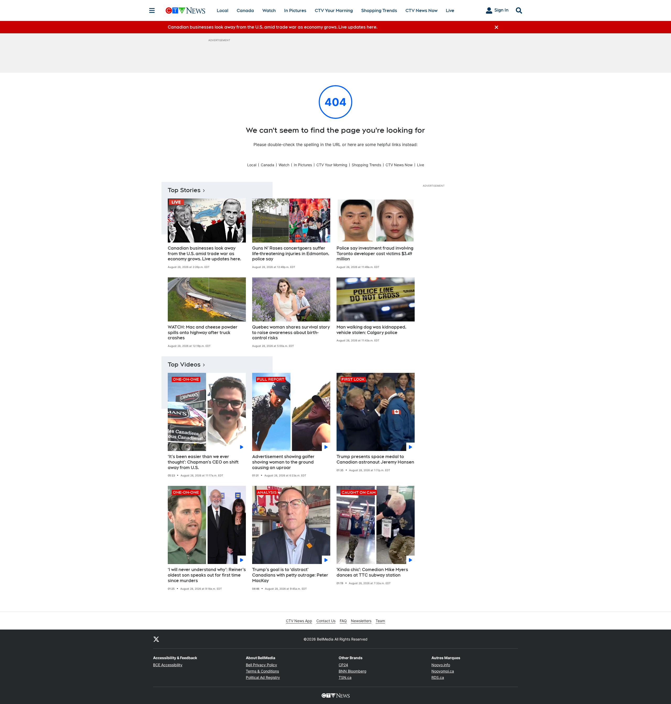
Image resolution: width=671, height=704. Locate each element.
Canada (245, 10)
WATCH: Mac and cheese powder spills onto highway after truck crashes (202, 333)
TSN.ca (345, 677)
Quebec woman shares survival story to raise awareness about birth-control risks (291, 333)
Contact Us (326, 621)
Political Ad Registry (263, 677)
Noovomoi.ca (442, 671)
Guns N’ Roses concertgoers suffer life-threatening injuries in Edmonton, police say (290, 254)
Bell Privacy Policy (261, 665)
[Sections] (152, 10)
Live (450, 10)
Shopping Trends (379, 10)
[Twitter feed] (156, 639)
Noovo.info (440, 665)
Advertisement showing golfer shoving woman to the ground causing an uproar (283, 462)
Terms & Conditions (262, 671)
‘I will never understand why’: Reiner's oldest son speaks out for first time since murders (207, 575)
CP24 (343, 665)
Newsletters (361, 621)
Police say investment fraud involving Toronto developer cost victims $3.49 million (375, 254)
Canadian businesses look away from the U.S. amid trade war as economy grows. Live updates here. (204, 254)
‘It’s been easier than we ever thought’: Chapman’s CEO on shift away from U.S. (203, 462)
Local (222, 10)
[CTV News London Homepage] (185, 10)
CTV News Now (421, 10)
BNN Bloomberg (352, 671)
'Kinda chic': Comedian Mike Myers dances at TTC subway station (372, 572)
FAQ (343, 621)
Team (380, 621)
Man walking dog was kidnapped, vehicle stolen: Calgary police (371, 330)
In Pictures (295, 10)
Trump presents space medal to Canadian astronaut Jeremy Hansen (375, 459)
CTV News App (299, 621)
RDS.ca (437, 677)
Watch (269, 10)
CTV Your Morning (334, 10)
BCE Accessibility (167, 665)
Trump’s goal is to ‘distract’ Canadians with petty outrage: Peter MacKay (290, 575)
